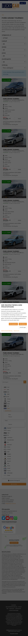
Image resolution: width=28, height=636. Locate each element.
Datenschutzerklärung (6, 330)
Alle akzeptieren (13, 324)
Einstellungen (23, 327)
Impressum (16, 330)
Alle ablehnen (23, 324)
